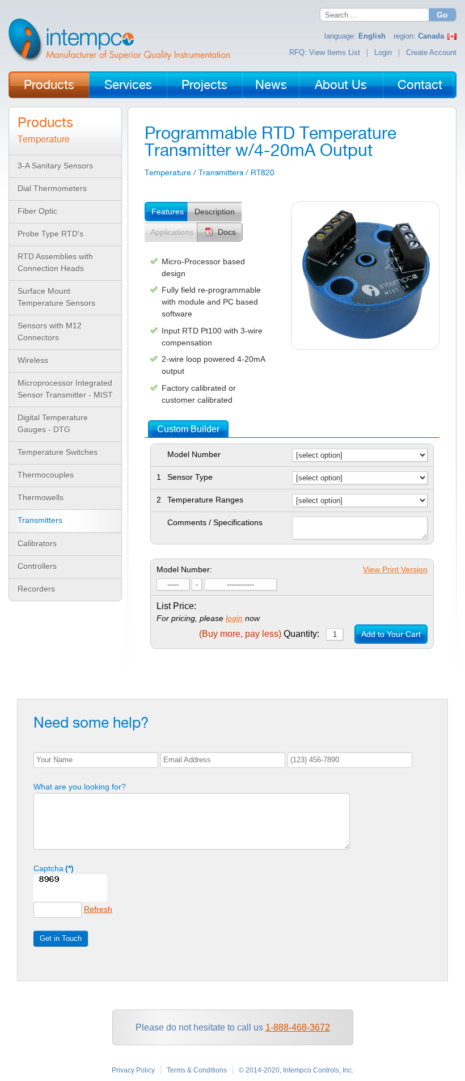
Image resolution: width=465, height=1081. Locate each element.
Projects (204, 84)
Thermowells (41, 497)
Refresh (98, 909)
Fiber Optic (37, 211)
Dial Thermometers (52, 188)
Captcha (53, 868)
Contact (420, 84)
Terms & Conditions (197, 1070)
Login (383, 53)
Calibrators (37, 543)
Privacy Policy (133, 1070)
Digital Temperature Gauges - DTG (53, 423)
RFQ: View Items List (324, 53)
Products (49, 84)
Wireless (33, 360)
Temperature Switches (58, 452)
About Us (341, 84)
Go (442, 14)
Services (128, 84)
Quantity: (259, 634)
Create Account (431, 53)
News (271, 84)
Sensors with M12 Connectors (50, 331)
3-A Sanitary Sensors (55, 165)
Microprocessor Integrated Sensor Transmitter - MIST (65, 388)
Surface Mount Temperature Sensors (56, 296)
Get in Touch (61, 938)
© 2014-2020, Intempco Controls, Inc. (296, 1070)
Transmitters (40, 520)
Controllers (37, 566)
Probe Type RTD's (50, 233)
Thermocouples (46, 474)
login (234, 618)
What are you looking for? (79, 786)
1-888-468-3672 (297, 1027)
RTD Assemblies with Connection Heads (55, 262)
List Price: (176, 606)
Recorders (36, 588)
